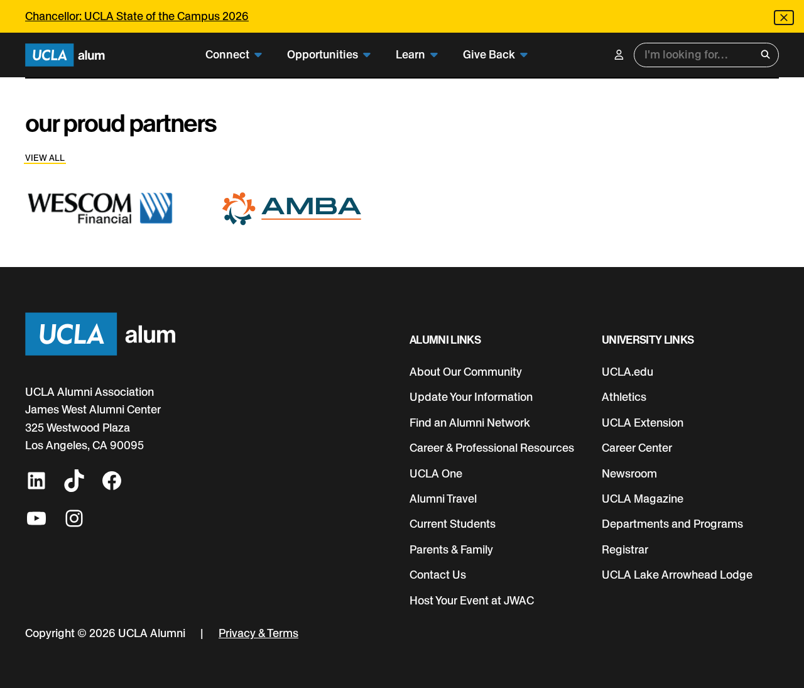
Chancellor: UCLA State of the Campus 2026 (137, 16)
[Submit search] (765, 55)
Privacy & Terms (258, 633)
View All (45, 158)
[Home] (65, 55)
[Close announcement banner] (784, 17)
